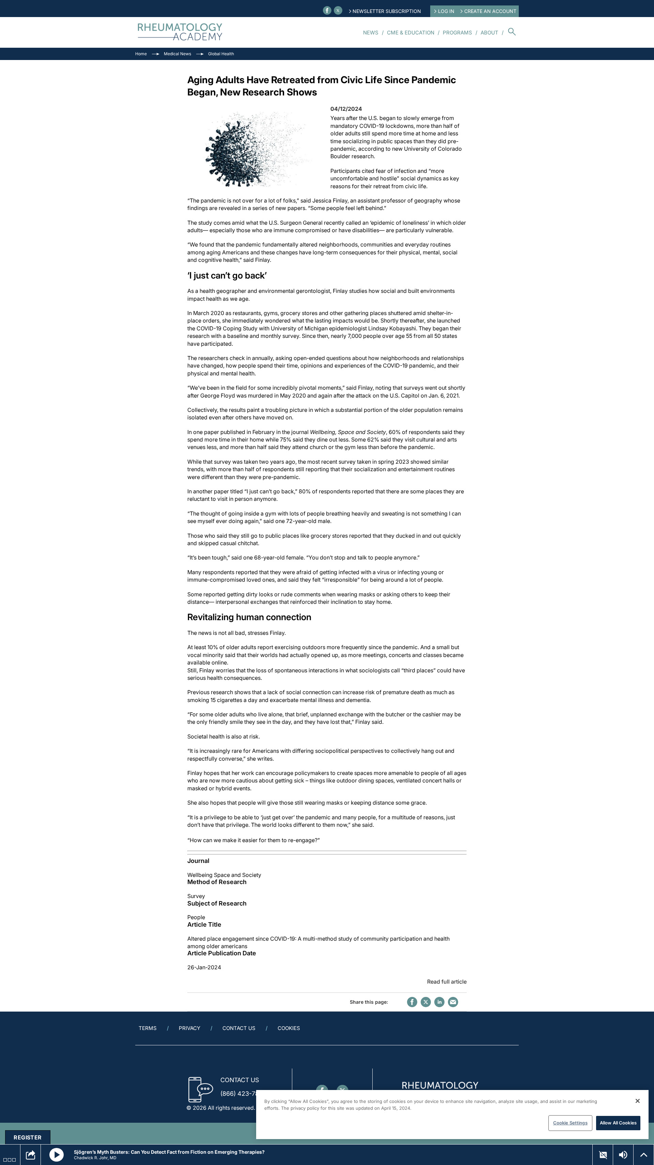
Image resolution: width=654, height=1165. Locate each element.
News (370, 32)
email (453, 1002)
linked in (439, 1002)
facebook (412, 1002)
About (489, 32)
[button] (56, 1155)
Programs (457, 32)
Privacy (189, 1028)
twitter (426, 1002)
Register (28, 1137)
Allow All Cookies (618, 1122)
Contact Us (238, 1028)
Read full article (447, 981)
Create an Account (490, 11)
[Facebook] (327, 10)
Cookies (289, 1028)
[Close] (637, 1100)
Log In (446, 11)
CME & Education (410, 32)
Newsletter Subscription (387, 11)
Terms (148, 1028)
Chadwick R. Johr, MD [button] (95, 1157)
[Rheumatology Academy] (180, 32)
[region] (452, 1114)
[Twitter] (338, 10)
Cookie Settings (570, 1122)
